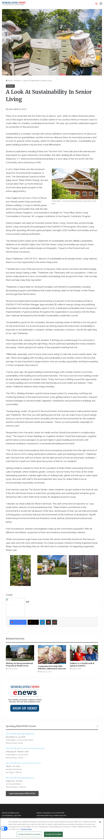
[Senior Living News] (14, 3)
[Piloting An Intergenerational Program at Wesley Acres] (20, 653)
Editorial (17, 81)
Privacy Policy (26, 829)
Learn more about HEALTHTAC (22, 793)
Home (9, 81)
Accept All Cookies (53, 834)
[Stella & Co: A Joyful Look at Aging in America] (84, 653)
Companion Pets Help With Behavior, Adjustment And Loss (52, 667)
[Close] (100, 822)
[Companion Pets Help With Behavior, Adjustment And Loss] (52, 654)
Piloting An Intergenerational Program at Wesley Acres (19, 664)
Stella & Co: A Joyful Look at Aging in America (82, 664)
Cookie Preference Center (29, 834)
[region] (52, 828)
